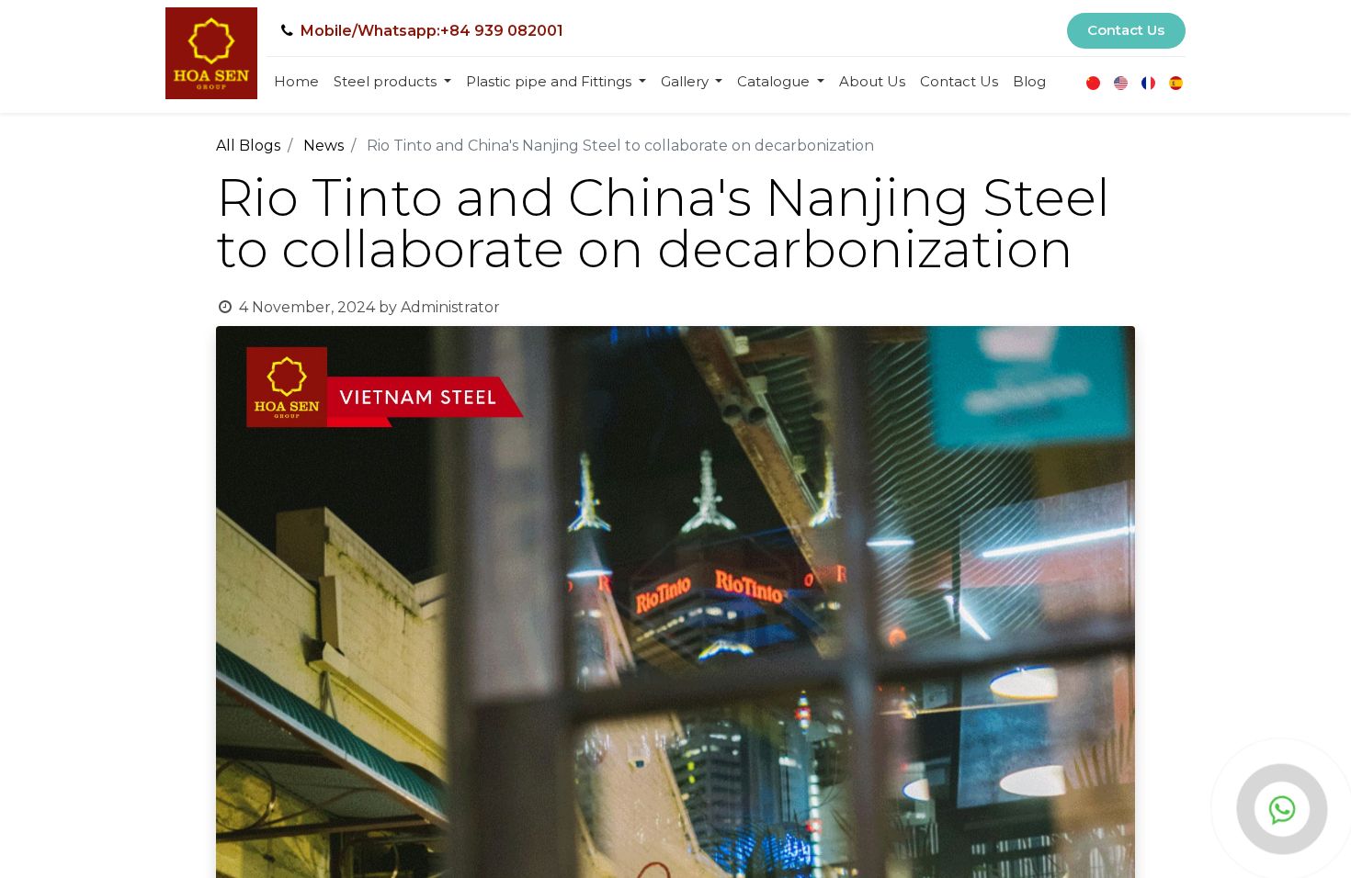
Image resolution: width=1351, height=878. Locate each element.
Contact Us (1125, 30)
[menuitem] (296, 82)
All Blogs (248, 145)
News (323, 145)
